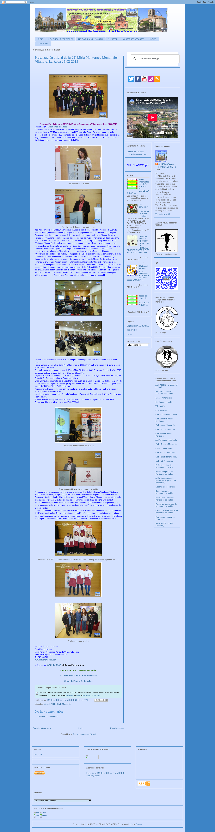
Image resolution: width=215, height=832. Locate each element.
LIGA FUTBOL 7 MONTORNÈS (60, 39)
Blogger (139, 824)
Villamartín (160, 406)
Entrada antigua (117, 728)
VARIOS (153, 39)
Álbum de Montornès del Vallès (78, 681)
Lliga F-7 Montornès (163, 398)
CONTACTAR (43, 43)
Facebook (86, 695)
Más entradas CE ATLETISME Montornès (78, 676)
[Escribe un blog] (98, 700)
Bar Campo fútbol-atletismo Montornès (164, 392)
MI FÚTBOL (112, 39)
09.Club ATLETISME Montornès (57, 704)
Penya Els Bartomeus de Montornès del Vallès (166, 505)
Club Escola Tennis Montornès (163, 434)
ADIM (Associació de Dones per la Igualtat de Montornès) (165, 480)
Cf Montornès (161, 410)
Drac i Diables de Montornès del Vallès (164, 492)
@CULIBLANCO (54, 665)
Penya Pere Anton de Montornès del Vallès (164, 498)
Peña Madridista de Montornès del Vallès (164, 466)
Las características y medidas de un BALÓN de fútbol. (144, 210)
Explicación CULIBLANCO (138, 326)
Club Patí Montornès (164, 461)
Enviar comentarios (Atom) (84, 734)
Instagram (69, 695)
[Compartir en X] (101, 700)
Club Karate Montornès (165, 425)
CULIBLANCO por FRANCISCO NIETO (64, 700)
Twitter (78, 695)
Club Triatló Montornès (165, 452)
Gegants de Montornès (165, 487)
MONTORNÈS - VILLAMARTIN (90, 39)
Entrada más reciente (42, 728)
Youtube (97, 695)
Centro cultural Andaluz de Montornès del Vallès (166, 511)
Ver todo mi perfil (162, 214)
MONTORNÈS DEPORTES (133, 39)
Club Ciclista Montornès (165, 429)
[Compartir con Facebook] (104, 700)
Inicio (80, 728)
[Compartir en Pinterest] (106, 700)
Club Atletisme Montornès (166, 414)
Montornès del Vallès (58, 127)
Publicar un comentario (48, 717)
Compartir (38, 754)
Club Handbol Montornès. (166, 457)
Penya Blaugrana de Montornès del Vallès (164, 473)
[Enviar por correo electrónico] (95, 700)
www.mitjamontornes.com (45, 660)
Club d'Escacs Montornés (166, 444)
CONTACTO (132, 330)
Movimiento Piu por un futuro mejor (164, 518)
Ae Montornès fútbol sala (166, 440)
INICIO (40, 39)
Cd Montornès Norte (163, 448)
